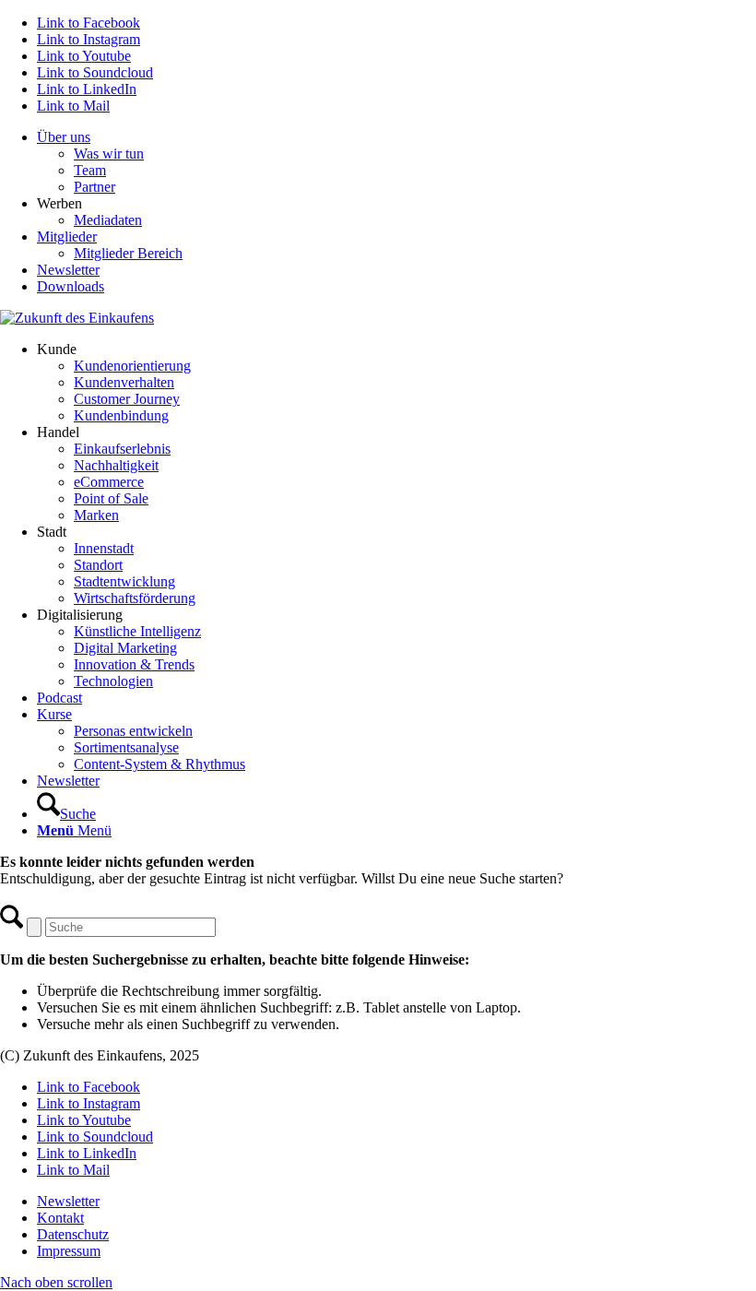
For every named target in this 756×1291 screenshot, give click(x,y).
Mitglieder (67, 236)
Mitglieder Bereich (128, 253)
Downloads (70, 286)
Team (90, 170)
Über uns (63, 137)
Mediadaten (108, 220)
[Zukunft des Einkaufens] (77, 318)
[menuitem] (396, 162)
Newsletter (68, 270)
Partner (94, 187)
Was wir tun (109, 153)
